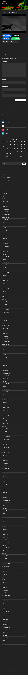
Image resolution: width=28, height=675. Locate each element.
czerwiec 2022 (5, 320)
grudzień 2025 (5, 209)
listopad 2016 (5, 497)
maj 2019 (4, 418)
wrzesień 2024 (5, 249)
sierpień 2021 (5, 346)
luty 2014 (4, 585)
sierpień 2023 (5, 283)
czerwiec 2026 (5, 193)
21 (3, 151)
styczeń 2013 (5, 619)
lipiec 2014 (4, 571)
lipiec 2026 (4, 190)
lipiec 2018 (4, 444)
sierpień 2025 (5, 219)
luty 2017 (4, 489)
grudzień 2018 (5, 431)
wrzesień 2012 (5, 629)
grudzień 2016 (5, 495)
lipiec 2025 (4, 222)
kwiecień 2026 (5, 198)
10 (14, 146)
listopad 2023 (5, 275)
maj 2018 (4, 450)
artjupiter (14, 12)
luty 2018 (4, 458)
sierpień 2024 (5, 251)
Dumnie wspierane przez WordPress (9, 671)
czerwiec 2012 (5, 637)
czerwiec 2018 (5, 447)
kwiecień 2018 (5, 452)
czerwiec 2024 (5, 256)
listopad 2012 (5, 624)
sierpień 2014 (5, 569)
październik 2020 (6, 373)
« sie (7, 156)
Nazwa (4, 79)
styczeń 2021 (5, 365)
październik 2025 (6, 214)
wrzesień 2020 (5, 375)
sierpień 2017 (5, 473)
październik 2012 (6, 627)
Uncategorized (8, 49)
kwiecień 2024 (5, 262)
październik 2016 (6, 500)
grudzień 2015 (5, 526)
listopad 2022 (5, 307)
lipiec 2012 (4, 635)
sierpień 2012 (5, 632)
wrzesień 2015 (5, 534)
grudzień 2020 (5, 368)
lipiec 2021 (4, 349)
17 (14, 148)
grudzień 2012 (5, 622)
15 (7, 148)
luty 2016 (4, 521)
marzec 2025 (5, 233)
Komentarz (5, 61)
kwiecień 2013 (5, 611)
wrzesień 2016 (5, 502)
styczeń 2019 (5, 428)
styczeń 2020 (5, 397)
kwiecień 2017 (5, 484)
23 (10, 151)
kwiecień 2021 (5, 357)
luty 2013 (4, 616)
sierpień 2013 (5, 600)
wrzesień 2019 (5, 407)
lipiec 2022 (4, 317)
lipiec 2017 (4, 476)
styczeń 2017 (5, 492)
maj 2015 (4, 545)
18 (17, 148)
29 (7, 153)
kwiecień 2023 (5, 294)
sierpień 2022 (5, 315)
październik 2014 (6, 563)
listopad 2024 (5, 243)
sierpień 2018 (5, 442)
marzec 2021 (5, 360)
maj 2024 (4, 259)
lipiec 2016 (4, 508)
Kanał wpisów (5, 174)
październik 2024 (6, 246)
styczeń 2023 (5, 301)
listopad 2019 (5, 402)
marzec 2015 (5, 550)
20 (24, 148)
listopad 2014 (5, 561)
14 (3, 148)
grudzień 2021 (5, 336)
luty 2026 (4, 204)
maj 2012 (4, 640)
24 (14, 151)
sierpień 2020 (5, 378)
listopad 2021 (5, 338)
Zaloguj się (4, 172)
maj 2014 (4, 577)
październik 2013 (6, 595)
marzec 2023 (5, 296)
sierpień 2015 (5, 537)
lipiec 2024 (4, 254)
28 (3, 153)
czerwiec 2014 (5, 574)
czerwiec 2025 (5, 225)
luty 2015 (4, 553)
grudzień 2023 (5, 272)
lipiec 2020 (4, 381)
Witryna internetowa (7, 92)
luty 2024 (4, 267)
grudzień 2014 (5, 558)
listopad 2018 (5, 434)
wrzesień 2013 (5, 598)
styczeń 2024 (5, 270)
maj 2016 (4, 513)
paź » (21, 156)
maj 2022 (4, 323)
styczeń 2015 (5, 555)
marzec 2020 (5, 391)
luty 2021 (4, 362)
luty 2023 (4, 299)
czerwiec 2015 (5, 542)
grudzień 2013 (5, 590)
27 (24, 151)
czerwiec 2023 (5, 288)
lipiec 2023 (4, 286)
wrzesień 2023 (5, 280)
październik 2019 (6, 405)
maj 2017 (4, 481)
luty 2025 (4, 235)
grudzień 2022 (5, 304)
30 (10, 153)
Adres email (5, 86)
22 (7, 151)
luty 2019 (4, 426)
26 (21, 151)
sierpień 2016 (5, 505)
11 (17, 146)
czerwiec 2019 (5, 415)
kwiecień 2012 (5, 643)
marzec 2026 (5, 201)
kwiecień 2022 (5, 325)
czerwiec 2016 (5, 510)
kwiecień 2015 (5, 547)
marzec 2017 (5, 487)
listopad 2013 (5, 592)
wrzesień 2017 (5, 471)
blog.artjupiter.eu (12, 8)
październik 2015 (6, 532)
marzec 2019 (5, 423)
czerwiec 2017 (5, 479)
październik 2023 (6, 278)
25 (17, 151)
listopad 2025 (5, 211)
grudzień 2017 (5, 463)
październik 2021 (6, 341)
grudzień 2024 (5, 241)
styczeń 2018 (5, 460)
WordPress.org (5, 180)
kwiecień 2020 (5, 389)
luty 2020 (4, 394)
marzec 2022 (5, 328)
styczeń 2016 (5, 524)
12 (21, 146)
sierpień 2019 (5, 410)
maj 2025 (4, 227)
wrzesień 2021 (5, 344)
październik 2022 (6, 309)
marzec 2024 (5, 264)
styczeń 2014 (5, 587)
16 (10, 148)
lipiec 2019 (4, 413)
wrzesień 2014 (5, 566)
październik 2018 (6, 436)
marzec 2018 (5, 455)
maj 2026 (4, 196)
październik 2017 (6, 468)
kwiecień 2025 (5, 230)
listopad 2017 (5, 465)
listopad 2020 (5, 370)
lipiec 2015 (4, 539)
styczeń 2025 (5, 238)
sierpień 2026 (5, 188)
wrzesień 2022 (5, 312)
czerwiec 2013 (5, 606)
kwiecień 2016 (5, 516)
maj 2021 (4, 354)
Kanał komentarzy (6, 177)
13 (24, 146)
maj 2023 (4, 291)
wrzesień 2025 (5, 217)
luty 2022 (4, 331)
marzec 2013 (5, 614)
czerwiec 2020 (5, 383)
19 (21, 148)
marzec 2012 (5, 645)
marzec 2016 (5, 518)
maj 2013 (4, 608)
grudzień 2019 (5, 399)
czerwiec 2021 (5, 352)
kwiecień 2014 (5, 579)
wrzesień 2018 (5, 439)
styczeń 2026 (5, 206)
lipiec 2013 (4, 603)
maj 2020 (4, 386)
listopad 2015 (5, 529)
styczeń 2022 (5, 333)
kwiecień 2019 (5, 420)
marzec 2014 (5, 582)
